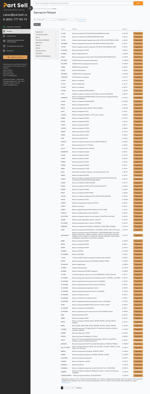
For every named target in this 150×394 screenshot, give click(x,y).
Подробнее (138, 33)
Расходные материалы (42, 40)
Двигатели (39, 42)
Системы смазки (41, 50)
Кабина (38, 48)
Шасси (38, 37)
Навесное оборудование (43, 56)
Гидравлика (39, 32)
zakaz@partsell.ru (66, 382)
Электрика (39, 53)
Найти (138, 3)
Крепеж (38, 45)
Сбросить (82, 19)
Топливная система (41, 34)
